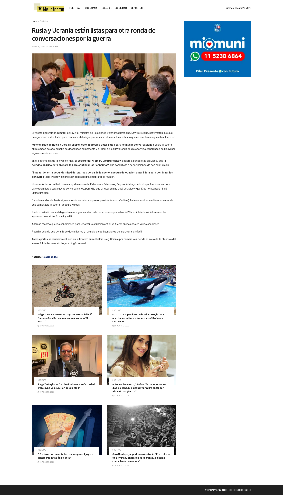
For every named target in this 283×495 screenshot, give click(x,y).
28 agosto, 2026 (46, 326)
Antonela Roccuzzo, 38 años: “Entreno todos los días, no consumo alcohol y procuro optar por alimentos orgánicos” (139, 388)
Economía (91, 8)
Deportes (137, 8)
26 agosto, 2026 (46, 462)
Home (34, 21)
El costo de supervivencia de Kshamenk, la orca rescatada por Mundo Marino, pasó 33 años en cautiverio (138, 318)
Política (74, 8)
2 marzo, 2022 (38, 46)
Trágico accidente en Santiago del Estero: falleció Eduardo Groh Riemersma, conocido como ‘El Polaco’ (65, 318)
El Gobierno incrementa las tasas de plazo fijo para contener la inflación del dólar (65, 455)
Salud (106, 8)
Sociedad (121, 8)
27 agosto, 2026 (46, 392)
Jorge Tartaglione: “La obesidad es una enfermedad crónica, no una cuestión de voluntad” (66, 386)
